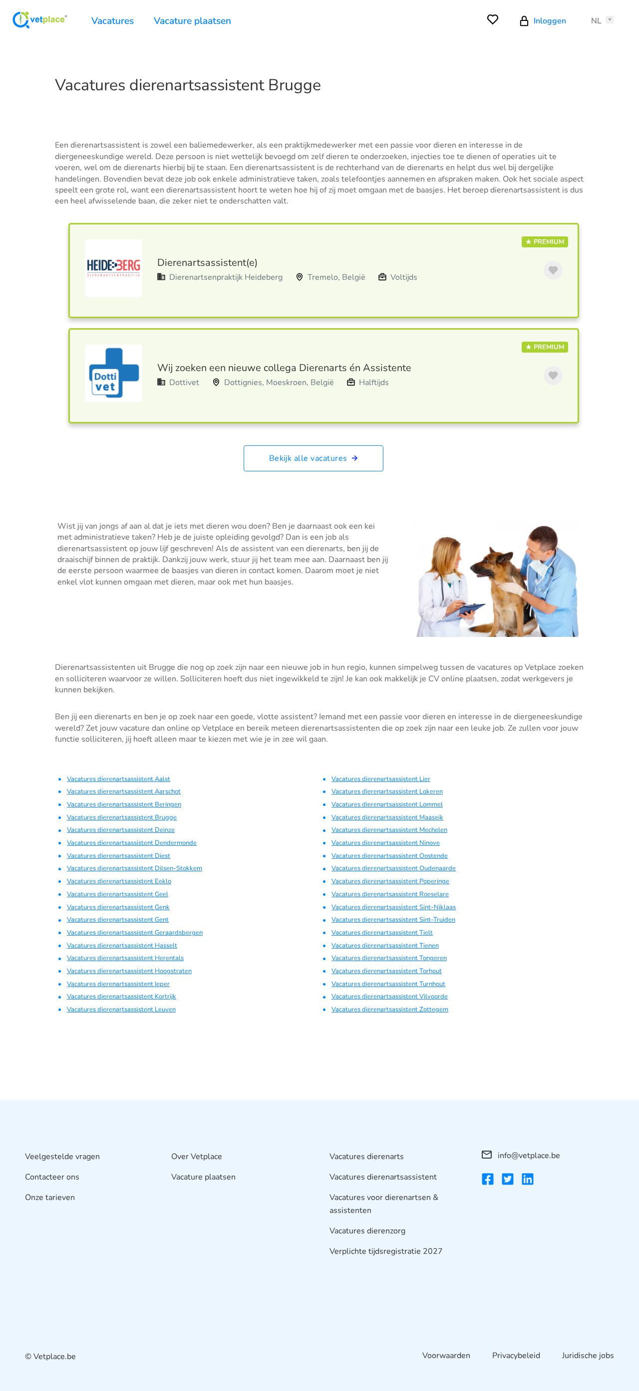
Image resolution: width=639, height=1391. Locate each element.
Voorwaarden (446, 1355)
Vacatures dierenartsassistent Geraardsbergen (135, 932)
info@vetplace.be (528, 1155)
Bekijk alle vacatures (309, 458)
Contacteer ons (52, 1177)
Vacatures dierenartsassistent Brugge (122, 817)
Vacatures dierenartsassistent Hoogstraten (129, 971)
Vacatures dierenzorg (367, 1230)
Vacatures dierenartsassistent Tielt (382, 932)
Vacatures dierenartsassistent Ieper (118, 984)
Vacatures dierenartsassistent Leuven (121, 1009)
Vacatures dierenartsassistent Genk (118, 907)
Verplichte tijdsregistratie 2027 (386, 1251)
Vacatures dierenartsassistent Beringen (124, 804)
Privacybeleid (516, 1355)
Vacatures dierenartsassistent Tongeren (389, 958)
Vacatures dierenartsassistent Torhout (386, 971)
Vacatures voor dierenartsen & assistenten (383, 1204)
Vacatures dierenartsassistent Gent (118, 919)
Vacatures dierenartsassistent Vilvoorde (389, 996)
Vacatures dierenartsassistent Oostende (389, 855)
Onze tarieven (50, 1197)
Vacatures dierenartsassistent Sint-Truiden (393, 919)
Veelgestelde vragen (62, 1156)
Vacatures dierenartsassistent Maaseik (387, 817)
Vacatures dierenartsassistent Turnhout (388, 984)
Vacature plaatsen (192, 20)
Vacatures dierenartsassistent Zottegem (389, 1009)
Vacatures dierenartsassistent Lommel (387, 804)
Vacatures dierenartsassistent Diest (118, 855)
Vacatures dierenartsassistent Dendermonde (132, 842)
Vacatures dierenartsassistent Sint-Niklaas (393, 907)
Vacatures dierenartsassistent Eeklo (119, 881)
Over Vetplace (196, 1156)
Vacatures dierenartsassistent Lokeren (387, 791)
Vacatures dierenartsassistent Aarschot (124, 791)
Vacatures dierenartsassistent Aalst (118, 779)
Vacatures (112, 20)
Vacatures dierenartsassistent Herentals (125, 958)
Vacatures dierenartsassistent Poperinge (390, 881)
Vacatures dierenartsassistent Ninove (385, 842)
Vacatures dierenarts (366, 1156)
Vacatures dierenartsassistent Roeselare (390, 894)
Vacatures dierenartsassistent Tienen (385, 945)
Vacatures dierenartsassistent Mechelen (389, 829)
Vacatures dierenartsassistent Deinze (121, 829)
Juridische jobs (588, 1355)
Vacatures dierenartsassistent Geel (117, 894)
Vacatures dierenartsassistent (383, 1177)
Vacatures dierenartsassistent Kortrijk (121, 996)
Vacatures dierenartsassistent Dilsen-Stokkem (134, 868)
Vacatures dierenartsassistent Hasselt (122, 945)
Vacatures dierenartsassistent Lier (380, 779)
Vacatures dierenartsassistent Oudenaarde (393, 868)
